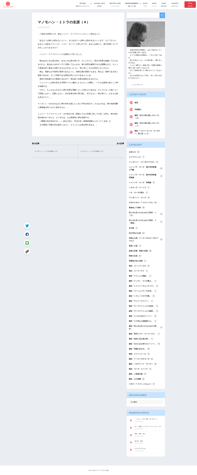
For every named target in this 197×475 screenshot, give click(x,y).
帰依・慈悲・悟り (140, 434)
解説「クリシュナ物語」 (139, 276)
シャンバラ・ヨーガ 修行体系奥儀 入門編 (145, 168)
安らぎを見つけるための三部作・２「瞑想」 (145, 221)
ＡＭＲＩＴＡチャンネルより (141, 384)
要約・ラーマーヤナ (138, 271)
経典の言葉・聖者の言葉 (140, 251)
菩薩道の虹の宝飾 (137, 261)
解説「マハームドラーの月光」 (142, 291)
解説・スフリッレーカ (139, 354)
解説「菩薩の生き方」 (139, 349)
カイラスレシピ (136, 157)
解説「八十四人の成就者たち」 (142, 321)
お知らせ (134, 152)
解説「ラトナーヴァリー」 (140, 301)
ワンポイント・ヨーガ (139, 197)
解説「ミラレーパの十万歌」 (141, 296)
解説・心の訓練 (136, 379)
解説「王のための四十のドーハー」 (144, 344)
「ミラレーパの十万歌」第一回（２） (146, 419)
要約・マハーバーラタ (139, 266)
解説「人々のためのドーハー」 (142, 316)
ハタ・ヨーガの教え (138, 192)
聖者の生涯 (135, 256)
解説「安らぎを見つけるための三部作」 (145, 327)
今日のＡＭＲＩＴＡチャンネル (143, 202)
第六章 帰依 (139, 441)
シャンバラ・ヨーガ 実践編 (141, 182)
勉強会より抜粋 (136, 208)
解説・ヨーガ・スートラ (140, 369)
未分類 (133, 228)
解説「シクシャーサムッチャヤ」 (143, 286)
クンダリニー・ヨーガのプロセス (143, 162)
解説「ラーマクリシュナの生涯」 (143, 306)
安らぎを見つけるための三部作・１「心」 (145, 214)
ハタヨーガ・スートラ (139, 187)
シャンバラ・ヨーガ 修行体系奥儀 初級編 (145, 176)
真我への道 (134, 246)
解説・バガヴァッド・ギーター (142, 364)
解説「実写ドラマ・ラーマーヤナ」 (144, 334)
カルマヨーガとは (140, 448)
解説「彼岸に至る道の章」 (140, 339)
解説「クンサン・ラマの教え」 (142, 281)
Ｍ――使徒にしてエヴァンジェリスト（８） (148, 426)
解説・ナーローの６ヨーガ (141, 359)
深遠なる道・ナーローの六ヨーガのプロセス (145, 239)
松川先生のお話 (137, 233)
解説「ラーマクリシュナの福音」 (143, 311)
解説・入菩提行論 (137, 374)
